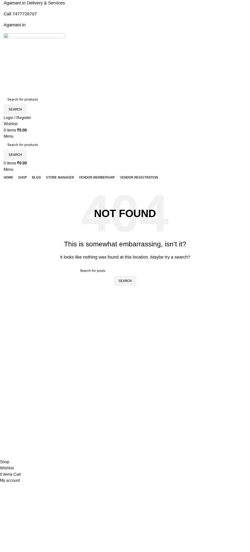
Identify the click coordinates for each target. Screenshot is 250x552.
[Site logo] (34, 63)
